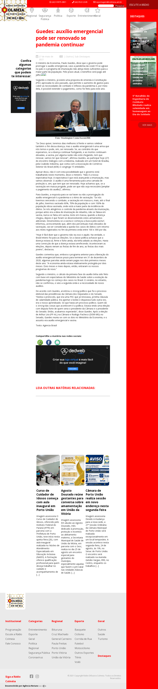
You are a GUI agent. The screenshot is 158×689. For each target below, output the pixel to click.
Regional (32, 15)
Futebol (79, 643)
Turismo (103, 639)
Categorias (35, 621)
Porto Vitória (59, 652)
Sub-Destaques (82, 56)
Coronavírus (36, 657)
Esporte (71, 15)
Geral (97, 15)
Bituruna (57, 629)
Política (58, 15)
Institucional (13, 621)
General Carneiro (62, 639)
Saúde (101, 634)
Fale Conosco (13, 643)
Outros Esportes (84, 652)
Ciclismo (79, 634)
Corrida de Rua (83, 639)
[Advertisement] (73, 428)
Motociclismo (82, 648)
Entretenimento (87, 15)
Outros (69, 56)
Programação (13, 629)
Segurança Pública (45, 17)
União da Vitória (61, 657)
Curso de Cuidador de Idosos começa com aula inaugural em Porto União (47, 500)
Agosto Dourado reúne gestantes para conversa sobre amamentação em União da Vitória (72, 502)
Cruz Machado (60, 634)
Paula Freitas (59, 643)
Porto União (59, 648)
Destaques (104, 656)
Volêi (77, 662)
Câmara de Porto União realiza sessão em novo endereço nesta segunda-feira (97, 500)
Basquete (80, 629)
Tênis (78, 657)
